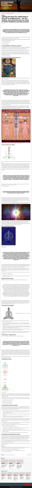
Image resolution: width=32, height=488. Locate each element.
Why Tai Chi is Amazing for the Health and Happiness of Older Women (4, 478)
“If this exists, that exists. (11, 103)
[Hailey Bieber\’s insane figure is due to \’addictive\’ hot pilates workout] (22, 474)
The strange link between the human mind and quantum (9, 449)
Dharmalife (3, 446)
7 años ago (5, 23)
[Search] (30, 10)
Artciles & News (3, 15)
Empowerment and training (5, 42)
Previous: (9, 455)
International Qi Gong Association (7, 3)
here (11, 451)
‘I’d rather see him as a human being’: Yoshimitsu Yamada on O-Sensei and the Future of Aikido (28, 478)
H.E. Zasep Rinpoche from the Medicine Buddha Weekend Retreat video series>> (15, 450)
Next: (28, 454)
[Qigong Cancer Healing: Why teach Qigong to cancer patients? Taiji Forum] (12, 461)
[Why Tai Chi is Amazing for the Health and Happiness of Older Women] (4, 461)
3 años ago (11, 479)
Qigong (2, 23)
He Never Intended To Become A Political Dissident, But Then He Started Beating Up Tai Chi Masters (19, 466)
